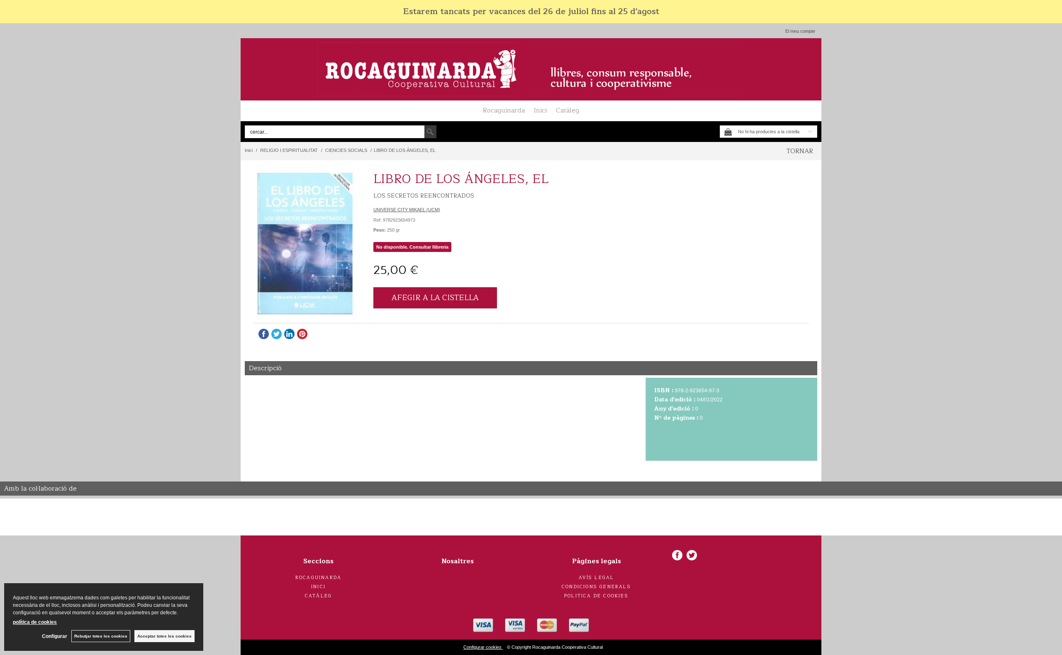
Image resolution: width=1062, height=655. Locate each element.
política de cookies (35, 622)
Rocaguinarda (504, 110)
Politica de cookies (596, 596)
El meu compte (800, 31)
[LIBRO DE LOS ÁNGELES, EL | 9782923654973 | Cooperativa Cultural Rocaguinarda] (305, 243)
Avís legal (596, 578)
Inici (540, 110)
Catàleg (567, 110)
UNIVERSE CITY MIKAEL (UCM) (406, 209)
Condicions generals (596, 587)
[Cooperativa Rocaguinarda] (531, 69)
